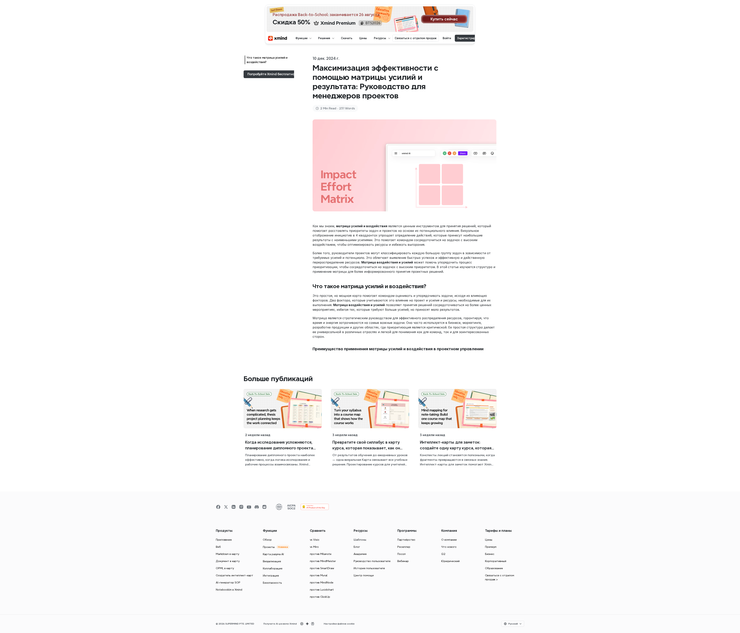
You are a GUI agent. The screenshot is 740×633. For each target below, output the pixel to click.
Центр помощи (364, 575)
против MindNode (321, 582)
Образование (494, 568)
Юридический (450, 561)
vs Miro (314, 546)
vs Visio (314, 539)
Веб (218, 546)
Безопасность (272, 582)
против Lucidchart (322, 589)
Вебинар (403, 561)
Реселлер (403, 546)
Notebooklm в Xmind (229, 589)
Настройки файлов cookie (339, 624)
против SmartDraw (322, 568)
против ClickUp (320, 596)
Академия (360, 554)
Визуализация (272, 561)
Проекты (269, 547)
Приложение (224, 539)
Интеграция (271, 575)
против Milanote (320, 554)
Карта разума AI (273, 554)
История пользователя (369, 568)
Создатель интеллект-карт (234, 575)
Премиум (490, 546)
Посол (401, 554)
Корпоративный (495, 561)
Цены (488, 539)
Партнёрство (406, 539)
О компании (449, 539)
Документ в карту (228, 561)
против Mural (318, 575)
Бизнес (489, 554)
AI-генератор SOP (228, 582)
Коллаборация (272, 568)
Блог (357, 546)
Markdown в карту (227, 554)
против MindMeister (323, 561)
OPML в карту (225, 568)
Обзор (267, 539)
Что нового (449, 546)
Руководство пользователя (372, 561)
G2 (443, 554)
